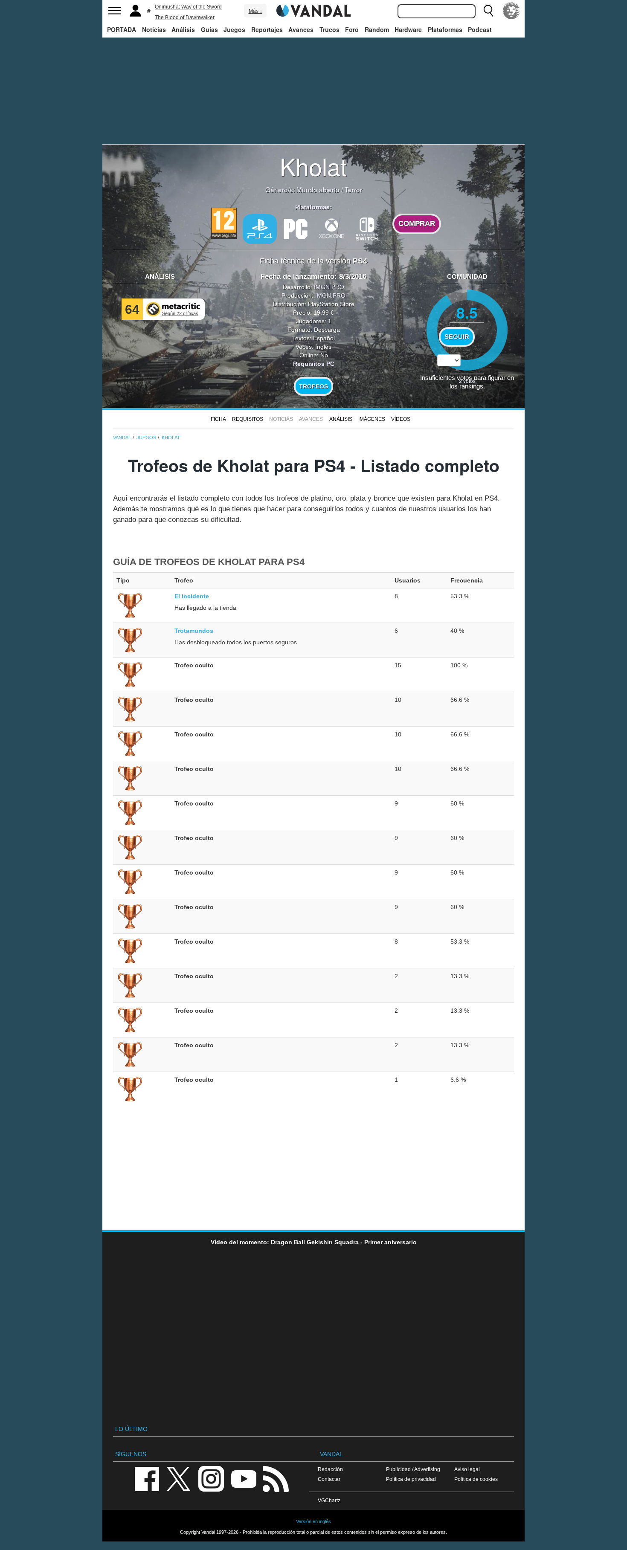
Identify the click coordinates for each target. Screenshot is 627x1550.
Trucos (329, 29)
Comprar (416, 224)
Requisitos (247, 419)
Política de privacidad (411, 1479)
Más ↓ (255, 11)
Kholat (313, 166)
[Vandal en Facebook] (146, 1478)
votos (467, 380)
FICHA (218, 419)
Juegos (234, 29)
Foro (352, 29)
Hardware (408, 29)
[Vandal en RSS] (275, 1478)
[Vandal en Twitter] (178, 1478)
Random (377, 29)
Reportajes (267, 29)
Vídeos (400, 419)
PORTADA (121, 29)
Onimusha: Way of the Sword (188, 7)
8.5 (467, 312)
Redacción (330, 1469)
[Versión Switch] (367, 228)
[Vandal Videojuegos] (313, 10)
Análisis (183, 29)
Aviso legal (467, 1469)
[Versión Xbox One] (331, 228)
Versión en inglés (313, 1521)
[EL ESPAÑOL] (511, 10)
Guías (209, 29)
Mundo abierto (318, 189)
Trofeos (313, 386)
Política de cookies (476, 1479)
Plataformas (445, 29)
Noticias (154, 29)
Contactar (329, 1479)
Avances (301, 29)
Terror (353, 189)
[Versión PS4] (260, 229)
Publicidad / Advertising (413, 1469)
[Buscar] (488, 10)
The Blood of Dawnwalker (185, 17)
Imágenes (371, 419)
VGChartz (329, 1500)
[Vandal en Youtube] (243, 1478)
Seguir (456, 336)
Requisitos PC (313, 363)
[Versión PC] (296, 228)
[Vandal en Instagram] (211, 1478)
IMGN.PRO (329, 287)
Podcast (480, 29)
